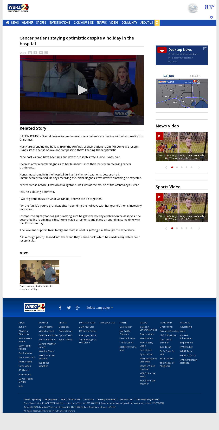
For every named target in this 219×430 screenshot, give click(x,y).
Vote (21, 386)
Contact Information (186, 337)
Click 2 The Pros (168, 335)
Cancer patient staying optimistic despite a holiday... (36, 287)
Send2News (25, 374)
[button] (81, 89)
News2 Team (25, 361)
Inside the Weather (44, 364)
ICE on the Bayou (87, 331)
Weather (27, 22)
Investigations (59, 22)
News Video (25, 365)
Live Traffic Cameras (125, 332)
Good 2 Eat (165, 346)
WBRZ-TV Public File (70, 399)
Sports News (65, 331)
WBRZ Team (186, 351)
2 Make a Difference (24, 332)
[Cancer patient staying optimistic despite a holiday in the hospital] (39, 272)
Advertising (186, 326)
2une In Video (147, 334)
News (15, 22)
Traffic (102, 22)
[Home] (18, 9)
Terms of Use (126, 399)
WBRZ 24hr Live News (148, 375)
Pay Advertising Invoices (148, 399)
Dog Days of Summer (166, 341)
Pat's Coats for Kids (167, 353)
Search (157, 22)
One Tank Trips (127, 338)
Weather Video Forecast (147, 367)
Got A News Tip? (27, 357)
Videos (114, 22)
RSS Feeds (24, 370)
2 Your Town (166, 326)
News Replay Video (146, 344)
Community (129, 22)
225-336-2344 (158, 403)
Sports (41, 22)
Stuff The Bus (167, 358)
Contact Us (89, 399)
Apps (182, 331)
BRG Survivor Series (25, 340)
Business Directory (169, 331)
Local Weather (46, 326)
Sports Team (65, 335)
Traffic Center (126, 342)
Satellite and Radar (48, 335)
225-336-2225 (92, 403)
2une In (22, 326)
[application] (82, 90)
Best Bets (64, 326)
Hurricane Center (47, 339)
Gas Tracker (126, 326)
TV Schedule (186, 346)
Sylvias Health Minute (26, 380)
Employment (186, 342)
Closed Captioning (32, 399)
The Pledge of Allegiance (167, 364)
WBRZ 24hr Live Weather (47, 357)
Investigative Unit (87, 335)
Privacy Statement (106, 399)
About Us (146, 22)
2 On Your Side (83, 22)
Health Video (146, 338)
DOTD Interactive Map (128, 348)
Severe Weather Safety (47, 345)
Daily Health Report (25, 347)
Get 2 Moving (25, 353)
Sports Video (65, 339)
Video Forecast (46, 331)
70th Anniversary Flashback (188, 361)
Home (7, 22)
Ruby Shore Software (65, 410)
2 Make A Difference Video (148, 328)
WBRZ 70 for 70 (188, 355)
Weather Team (46, 351)
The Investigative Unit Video (87, 341)
